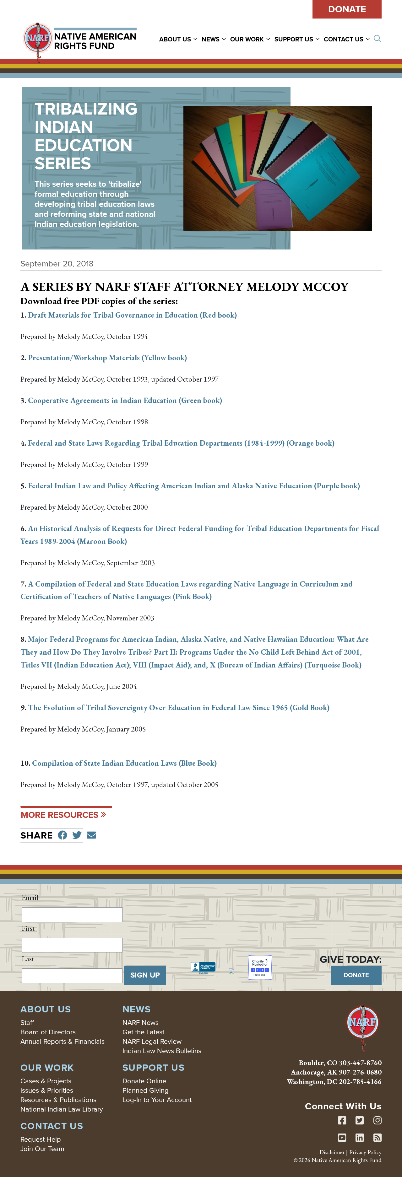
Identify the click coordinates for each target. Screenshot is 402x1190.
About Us (175, 39)
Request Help (40, 1139)
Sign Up (145, 975)
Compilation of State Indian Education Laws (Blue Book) (124, 763)
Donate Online (144, 1081)
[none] (180, 39)
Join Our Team (42, 1149)
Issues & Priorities (46, 1090)
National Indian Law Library (61, 1109)
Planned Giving (145, 1090)
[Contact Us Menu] (368, 39)
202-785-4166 (360, 1081)
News (211, 39)
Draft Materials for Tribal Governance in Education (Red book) (132, 315)
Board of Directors (48, 1032)
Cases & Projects (45, 1081)
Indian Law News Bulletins (161, 1051)
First (28, 928)
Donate (347, 9)
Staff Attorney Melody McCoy (241, 286)
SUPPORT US (293, 39)
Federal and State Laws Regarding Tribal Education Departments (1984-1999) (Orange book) (181, 443)
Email (30, 897)
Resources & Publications (58, 1100)
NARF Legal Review (152, 1041)
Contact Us (343, 39)
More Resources (60, 814)
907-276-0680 (360, 1072)
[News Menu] (225, 39)
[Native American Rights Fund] (79, 39)
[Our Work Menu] (269, 39)
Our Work (247, 39)
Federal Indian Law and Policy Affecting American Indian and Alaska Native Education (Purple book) (194, 485)
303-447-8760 (360, 1062)
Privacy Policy (365, 1152)
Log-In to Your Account (157, 1100)
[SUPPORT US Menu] (318, 39)
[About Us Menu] (196, 39)
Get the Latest (143, 1032)
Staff (27, 1022)
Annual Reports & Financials (62, 1041)
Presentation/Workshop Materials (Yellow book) (107, 357)
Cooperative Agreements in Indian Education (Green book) (125, 400)
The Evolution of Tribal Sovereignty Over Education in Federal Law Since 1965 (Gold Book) (178, 707)
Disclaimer (332, 1152)
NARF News (140, 1022)
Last (28, 958)
